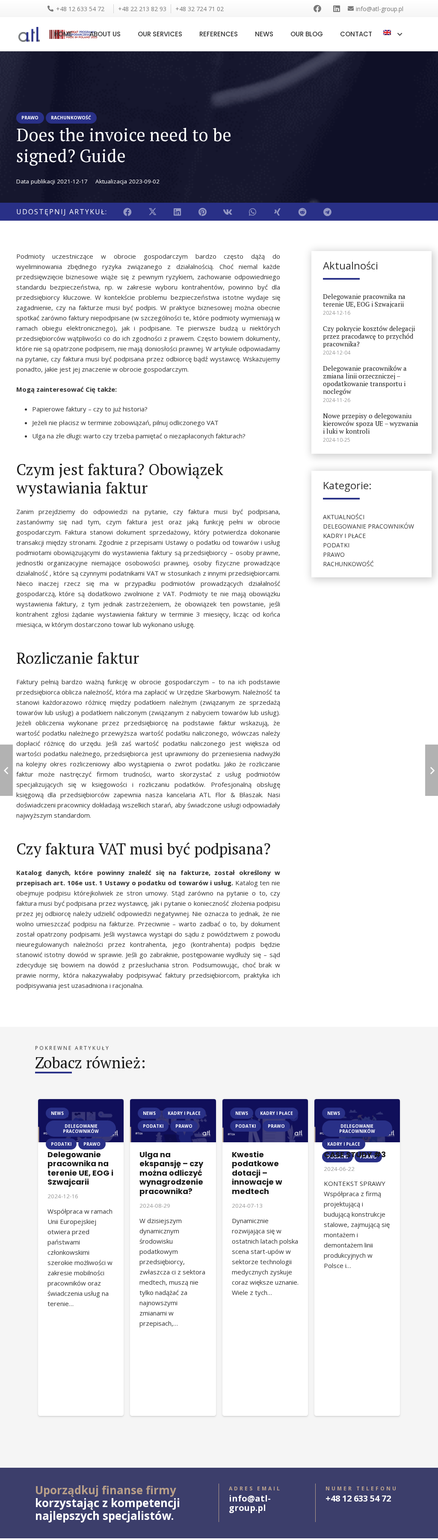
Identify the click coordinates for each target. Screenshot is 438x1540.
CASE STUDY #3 (355, 1154)
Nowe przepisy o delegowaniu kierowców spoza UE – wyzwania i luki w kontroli (370, 423)
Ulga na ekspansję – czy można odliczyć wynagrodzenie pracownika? (171, 1173)
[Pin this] (202, 212)
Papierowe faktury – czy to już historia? (90, 409)
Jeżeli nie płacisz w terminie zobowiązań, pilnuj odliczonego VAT (125, 422)
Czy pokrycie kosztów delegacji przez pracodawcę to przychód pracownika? (369, 336)
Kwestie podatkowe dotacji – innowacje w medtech (257, 1173)
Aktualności (343, 517)
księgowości (109, 784)
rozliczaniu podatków (171, 784)
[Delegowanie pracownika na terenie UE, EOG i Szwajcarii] (81, 1104)
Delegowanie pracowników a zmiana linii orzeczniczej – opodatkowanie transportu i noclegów (365, 380)
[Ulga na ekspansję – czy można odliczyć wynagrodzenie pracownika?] (173, 1104)
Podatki (336, 545)
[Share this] (127, 212)
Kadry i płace (344, 536)
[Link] (319, 8)
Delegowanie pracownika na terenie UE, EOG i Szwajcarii (364, 300)
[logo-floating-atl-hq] (29, 34)
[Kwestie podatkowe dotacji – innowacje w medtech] (265, 1104)
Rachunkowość (348, 564)
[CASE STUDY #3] (357, 1104)
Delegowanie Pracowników (368, 526)
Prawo (334, 554)
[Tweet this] (152, 212)
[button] (392, 34)
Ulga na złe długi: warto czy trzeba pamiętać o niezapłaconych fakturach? (139, 436)
